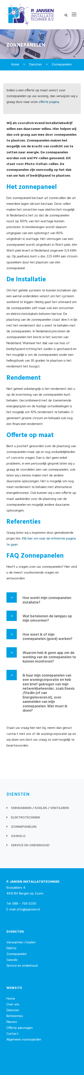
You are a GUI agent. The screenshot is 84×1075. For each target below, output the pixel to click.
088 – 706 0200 (24, 904)
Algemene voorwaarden (23, 1039)
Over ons (12, 1004)
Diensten (12, 1010)
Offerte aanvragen (19, 1028)
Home (10, 999)
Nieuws (11, 1022)
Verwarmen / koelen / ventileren (40, 808)
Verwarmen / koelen (21, 942)
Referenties (14, 1016)
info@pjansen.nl (28, 909)
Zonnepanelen (23, 827)
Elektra (11, 948)
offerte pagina (49, 102)
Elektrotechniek (25, 817)
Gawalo (18, 836)
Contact (12, 1034)
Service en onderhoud (30, 845)
